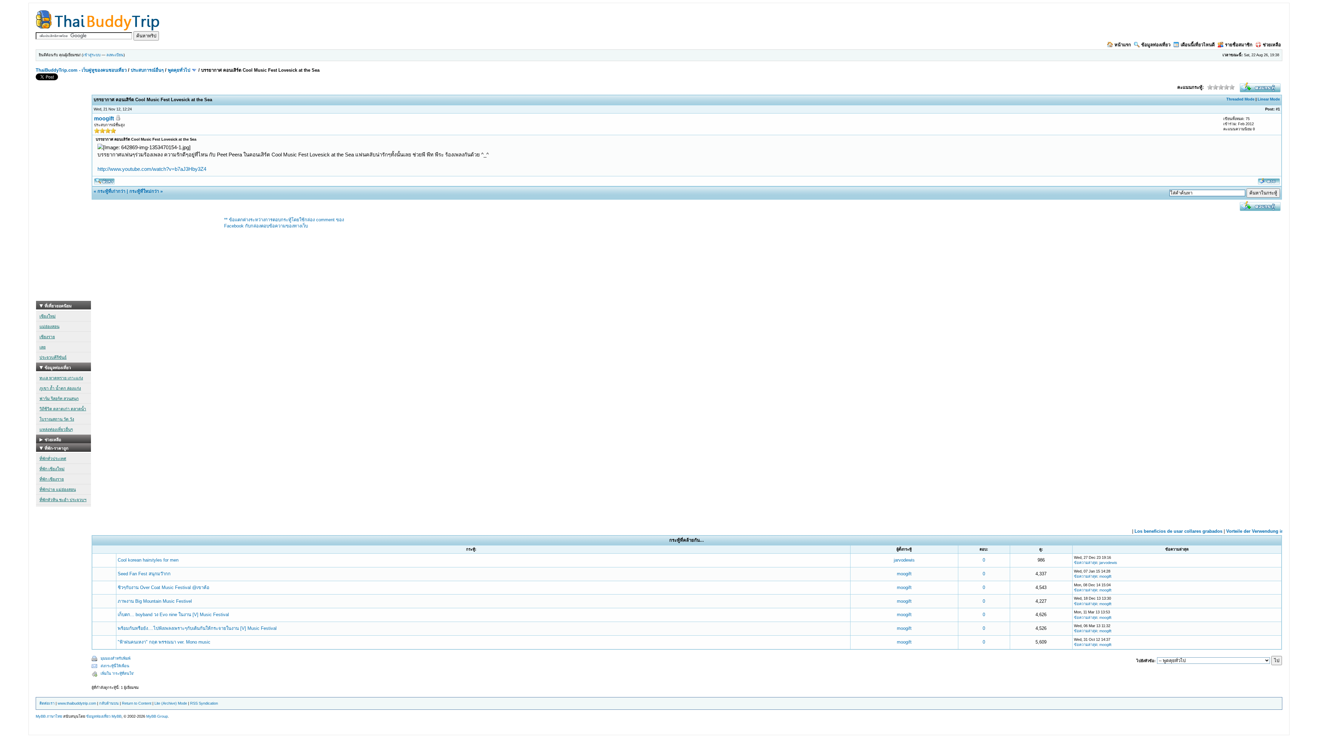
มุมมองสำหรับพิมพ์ (115, 658)
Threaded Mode (1240, 99)
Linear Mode (1269, 99)
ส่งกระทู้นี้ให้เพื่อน (115, 666)
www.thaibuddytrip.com (77, 703)
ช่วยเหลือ (1272, 44)
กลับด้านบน (109, 703)
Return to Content (136, 703)
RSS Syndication (204, 703)
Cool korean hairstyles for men (148, 560)
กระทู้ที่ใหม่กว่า (144, 191)
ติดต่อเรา (47, 703)
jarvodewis (904, 560)
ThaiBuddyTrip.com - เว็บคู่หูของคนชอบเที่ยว (81, 70)
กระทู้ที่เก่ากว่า (111, 191)
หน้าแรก (1122, 44)
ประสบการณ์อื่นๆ (147, 70)
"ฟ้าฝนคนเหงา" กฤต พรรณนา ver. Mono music (164, 642)
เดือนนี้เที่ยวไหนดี (1198, 44)
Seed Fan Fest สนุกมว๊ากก (144, 573)
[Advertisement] (63, 198)
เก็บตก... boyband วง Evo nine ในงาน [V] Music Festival (173, 614)
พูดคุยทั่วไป (179, 70)
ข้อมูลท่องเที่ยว (1155, 44)
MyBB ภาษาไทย (49, 716)
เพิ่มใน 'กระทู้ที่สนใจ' (117, 673)
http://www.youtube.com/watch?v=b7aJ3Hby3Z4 (151, 169)
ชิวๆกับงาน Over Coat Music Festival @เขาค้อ (163, 587)
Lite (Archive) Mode (170, 703)
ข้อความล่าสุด (1085, 563)
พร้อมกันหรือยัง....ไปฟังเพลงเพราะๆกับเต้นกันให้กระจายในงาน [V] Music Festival (197, 628)
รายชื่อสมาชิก (1238, 44)
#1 (1278, 109)
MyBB (117, 716)
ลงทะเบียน (115, 55)
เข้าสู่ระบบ (92, 55)
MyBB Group (157, 716)
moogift (104, 118)
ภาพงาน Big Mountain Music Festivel (155, 601)
